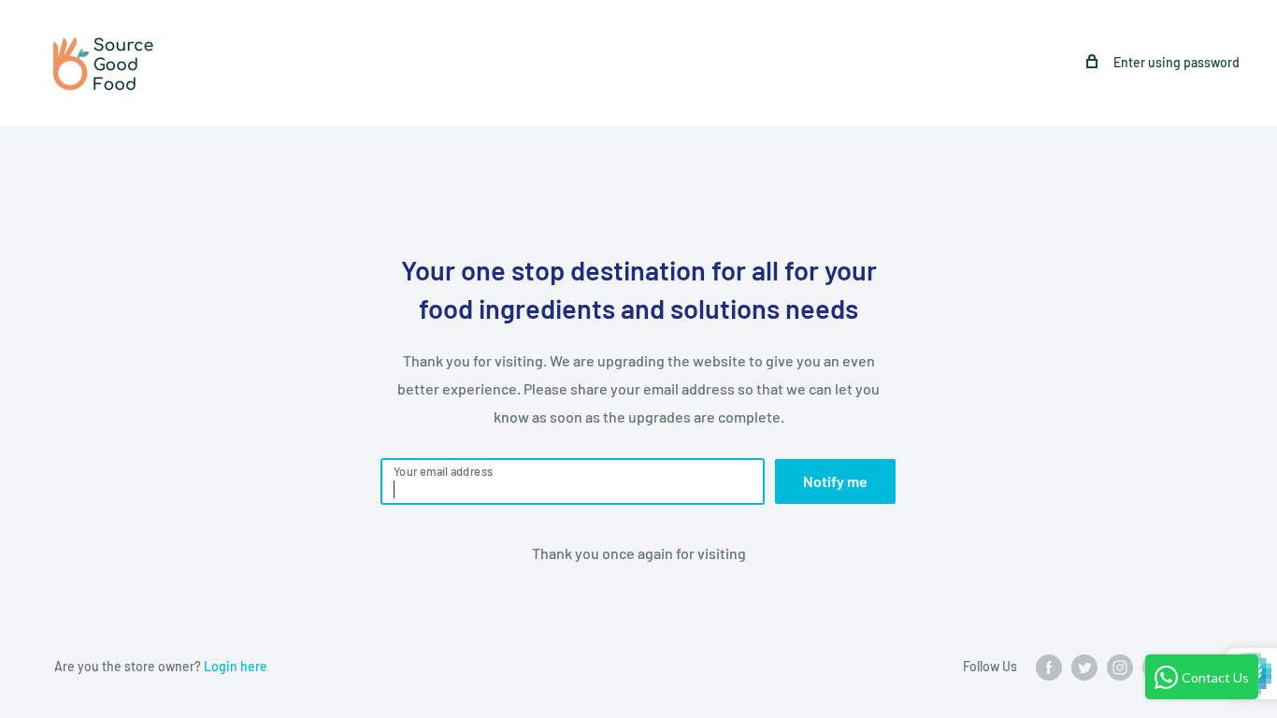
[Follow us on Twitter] (1084, 667)
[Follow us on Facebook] (1049, 667)
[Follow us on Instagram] (1120, 667)
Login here (235, 666)
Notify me (835, 481)
